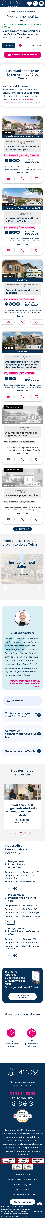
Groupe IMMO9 (22, 1174)
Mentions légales (22, 1184)
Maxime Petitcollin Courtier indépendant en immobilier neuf (24, 683)
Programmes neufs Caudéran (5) (22, 912)
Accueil (12, 11)
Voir (9, 888)
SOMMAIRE (18, 701)
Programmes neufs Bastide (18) (21, 906)
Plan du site (22, 1189)
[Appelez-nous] (22, 178)
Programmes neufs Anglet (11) (20, 939)
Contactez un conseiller (22, 54)
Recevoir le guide (22, 996)
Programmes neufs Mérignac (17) (22, 872)
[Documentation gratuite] (8, 178)
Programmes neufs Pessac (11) (20, 881)
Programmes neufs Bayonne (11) (21, 942)
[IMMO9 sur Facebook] (14, 1103)
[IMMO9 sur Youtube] (25, 1103)
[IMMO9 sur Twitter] (20, 1103)
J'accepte (37, 1211)
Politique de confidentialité (22, 1179)
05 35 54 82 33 (22, 1093)
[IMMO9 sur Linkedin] (31, 1103)
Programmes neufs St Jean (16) (21, 909)
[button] (35, 3)
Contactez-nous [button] (22, 1202)
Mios (21, 99)
